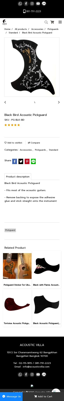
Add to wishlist (14, 142)
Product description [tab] (17, 176)
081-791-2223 (43, 363)
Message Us (13, 396)
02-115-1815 (25, 363)
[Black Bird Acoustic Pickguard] (32, 67)
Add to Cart (44, 396)
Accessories (26, 149)
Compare (35, 142)
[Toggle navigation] (60, 22)
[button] (45, 22)
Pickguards (41, 149)
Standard (53, 149)
